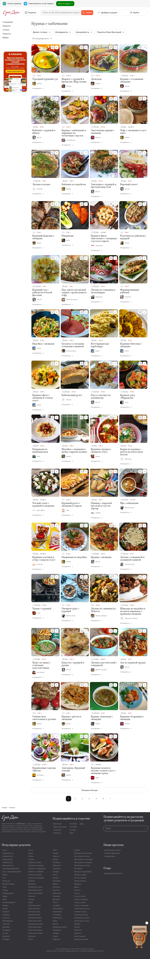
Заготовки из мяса (82, 856)
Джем (76, 887)
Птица (5, 890)
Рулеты (56, 878)
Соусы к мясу (80, 896)
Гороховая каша (35, 930)
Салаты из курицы (35, 865)
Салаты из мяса (34, 862)
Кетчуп (77, 927)
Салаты (31, 859)
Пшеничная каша (35, 933)
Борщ (4, 875)
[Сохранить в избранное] (52, 47)
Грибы (5, 908)
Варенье (77, 884)
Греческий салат (35, 887)
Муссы (55, 924)
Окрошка (6, 881)
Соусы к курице (80, 899)
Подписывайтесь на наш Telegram (41, 4)
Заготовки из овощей (83, 859)
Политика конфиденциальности (68, 951)
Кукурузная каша (35, 924)
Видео (6, 37)
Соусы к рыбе (80, 902)
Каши (30, 902)
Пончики (56, 887)
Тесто (30, 939)
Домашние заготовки (83, 853)
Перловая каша (34, 927)
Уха (3, 878)
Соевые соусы (80, 911)
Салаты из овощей (36, 878)
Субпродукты (8, 893)
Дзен (82, 824)
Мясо (4, 887)
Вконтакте (57, 824)
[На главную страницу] (11, 12)
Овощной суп (8, 865)
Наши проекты (114, 845)
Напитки (77, 933)
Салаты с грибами (35, 871)
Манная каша (33, 908)
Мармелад (57, 918)
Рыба (4, 899)
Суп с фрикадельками (11, 871)
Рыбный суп (7, 862)
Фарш (4, 896)
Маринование (80, 881)
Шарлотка (57, 893)
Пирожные (57, 911)
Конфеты (56, 905)
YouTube (73, 824)
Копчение (78, 868)
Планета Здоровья (14, 4)
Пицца (55, 853)
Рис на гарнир (80, 878)
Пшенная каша (34, 905)
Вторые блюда (8, 884)
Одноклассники (60, 827)
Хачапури (57, 881)
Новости (7, 34)
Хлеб (55, 850)
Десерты (56, 899)
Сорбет (77, 850)
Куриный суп (7, 853)
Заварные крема (60, 927)
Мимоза (31, 896)
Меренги (56, 939)
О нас (107, 868)
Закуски (5, 911)
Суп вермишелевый (10, 868)
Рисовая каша (34, 911)
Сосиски (6, 918)
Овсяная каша (34, 915)
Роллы (31, 856)
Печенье (56, 862)
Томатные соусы (81, 915)
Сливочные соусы (81, 908)
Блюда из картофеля (83, 871)
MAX (71, 833)
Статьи (6, 30)
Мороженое (58, 908)
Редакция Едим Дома (113, 873)
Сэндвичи (6, 930)
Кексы (55, 875)
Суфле (55, 936)
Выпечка (31, 936)
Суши (30, 853)
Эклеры (56, 933)
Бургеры (6, 927)
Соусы (77, 893)
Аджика (77, 924)
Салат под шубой (35, 893)
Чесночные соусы (81, 921)
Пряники (56, 896)
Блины (55, 859)
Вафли (55, 884)
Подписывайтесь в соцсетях (71, 818)
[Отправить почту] (145, 828)
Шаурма (5, 936)
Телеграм (57, 830)
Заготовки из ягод (82, 865)
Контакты (100, 951)
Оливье (31, 881)
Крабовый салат (35, 890)
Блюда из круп (80, 875)
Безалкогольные (81, 939)
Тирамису (57, 930)
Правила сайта (51, 951)
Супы (4, 850)
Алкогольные (79, 936)
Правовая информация (88, 951)
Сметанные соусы (81, 918)
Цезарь (31, 899)
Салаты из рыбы (35, 875)
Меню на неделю (64, 4)
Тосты (30, 850)
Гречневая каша (35, 918)
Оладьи (56, 871)
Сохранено (8, 22)
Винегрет (32, 884)
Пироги (56, 856)
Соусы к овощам (81, 905)
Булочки (56, 890)
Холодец (6, 939)
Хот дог (5, 933)
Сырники (56, 868)
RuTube (73, 830)
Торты (55, 902)
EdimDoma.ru (21, 824)
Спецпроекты (109, 856)
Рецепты (7, 26)
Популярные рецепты (16, 845)
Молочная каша (35, 921)
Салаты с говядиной (36, 868)
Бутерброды (7, 921)
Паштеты (6, 924)
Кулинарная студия (112, 850)
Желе (55, 921)
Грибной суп (7, 856)
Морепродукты (8, 902)
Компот (77, 890)
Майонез (78, 930)
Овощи (5, 905)
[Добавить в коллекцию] (57, 47)
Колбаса (6, 915)
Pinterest (57, 833)
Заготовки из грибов (83, 862)
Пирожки (57, 865)
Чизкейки (57, 915)
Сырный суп (7, 859)
